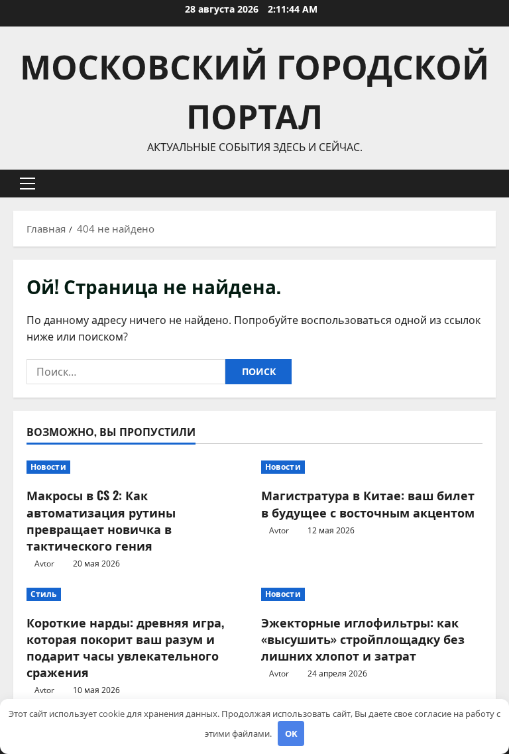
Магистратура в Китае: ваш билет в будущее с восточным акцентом (368, 503)
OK (291, 733)
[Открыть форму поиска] (492, 183)
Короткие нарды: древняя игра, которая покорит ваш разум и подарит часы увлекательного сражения (125, 647)
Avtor (44, 563)
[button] (27, 183)
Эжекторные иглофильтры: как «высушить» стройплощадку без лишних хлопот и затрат (363, 639)
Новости (48, 466)
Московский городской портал (254, 89)
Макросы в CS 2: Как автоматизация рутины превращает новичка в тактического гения (101, 520)
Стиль (43, 594)
